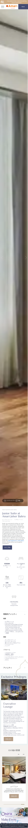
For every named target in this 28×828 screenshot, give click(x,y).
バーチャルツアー (10, 500)
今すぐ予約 (7, 547)
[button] (2, 257)
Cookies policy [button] (21, 826)
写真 (19, 500)
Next (23, 754)
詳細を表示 (8, 739)
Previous (18, 754)
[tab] (14, 614)
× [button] (26, 825)
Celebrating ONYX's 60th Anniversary (16, 2)
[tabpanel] (14, 779)
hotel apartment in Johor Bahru (16, 540)
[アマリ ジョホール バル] (11, 7)
